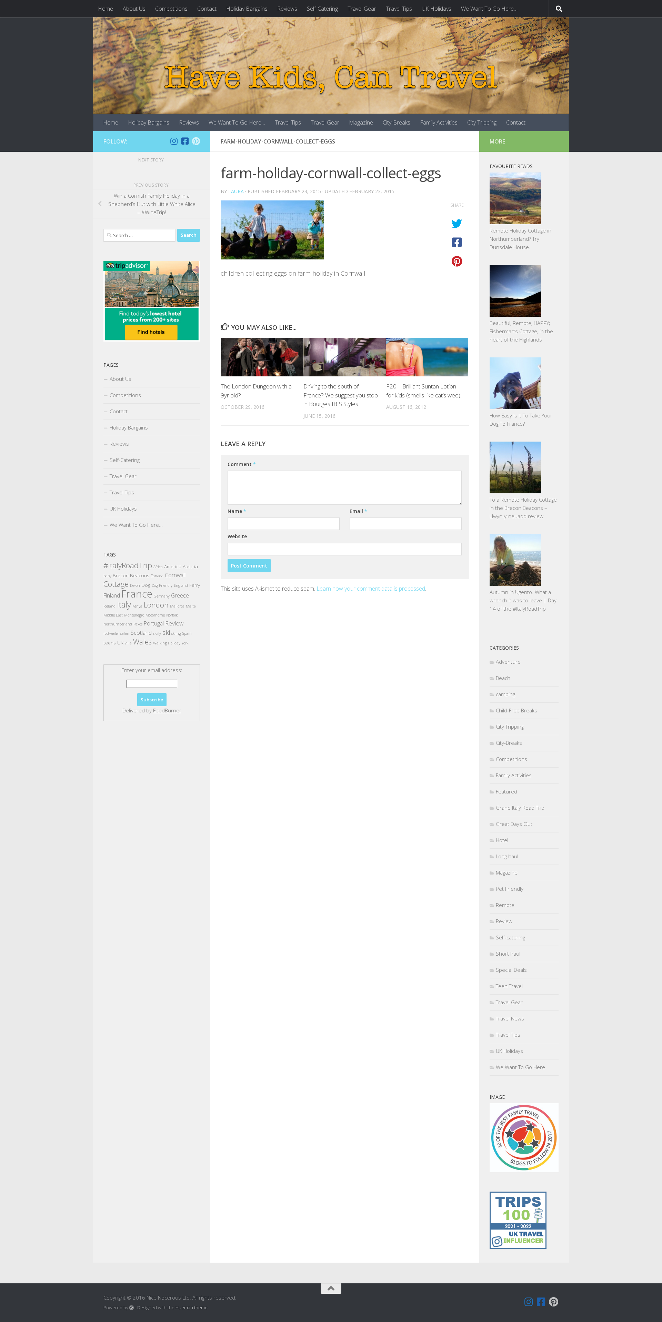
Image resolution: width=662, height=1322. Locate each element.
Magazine (361, 122)
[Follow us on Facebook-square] (185, 141)
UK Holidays (436, 8)
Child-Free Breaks (516, 710)
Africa (158, 566)
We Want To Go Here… (489, 8)
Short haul (508, 953)
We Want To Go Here (520, 1067)
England (181, 585)
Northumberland (117, 624)
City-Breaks (396, 122)
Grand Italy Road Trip (520, 807)
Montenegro (134, 615)
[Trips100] (518, 1246)
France (136, 594)
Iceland (109, 606)
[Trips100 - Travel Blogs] (518, 1227)
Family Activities (439, 122)
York (185, 643)
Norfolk (172, 615)
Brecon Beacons (131, 575)
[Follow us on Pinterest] (196, 141)
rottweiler (111, 633)
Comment (242, 464)
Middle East (113, 615)
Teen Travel (509, 986)
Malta (191, 606)
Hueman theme (191, 1307)
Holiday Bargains (247, 8)
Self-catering (510, 937)
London (156, 605)
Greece (180, 595)
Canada (157, 575)
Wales (142, 642)
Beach (503, 677)
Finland (111, 595)
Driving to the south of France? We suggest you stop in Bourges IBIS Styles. (340, 395)
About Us (134, 8)
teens (109, 642)
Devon (135, 585)
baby (107, 575)
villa (128, 643)
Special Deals (511, 969)
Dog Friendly (162, 585)
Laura (236, 191)
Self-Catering (322, 8)
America (172, 566)
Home (105, 8)
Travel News (510, 1018)
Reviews (287, 8)
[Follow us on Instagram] (174, 141)
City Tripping (481, 122)
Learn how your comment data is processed (371, 588)
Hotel (502, 840)
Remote (505, 904)
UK (120, 642)
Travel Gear (362, 8)
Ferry (194, 585)
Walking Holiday (166, 643)
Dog (145, 585)
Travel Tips (399, 8)
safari (124, 633)
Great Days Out (514, 823)
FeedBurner (167, 710)
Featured (506, 791)
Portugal (154, 623)
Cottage (116, 584)
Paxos (137, 624)
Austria (190, 566)
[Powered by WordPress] (131, 1307)
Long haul (507, 856)
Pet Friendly (509, 888)
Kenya (137, 606)
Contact (207, 8)
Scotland (141, 633)
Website (237, 536)
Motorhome (155, 615)
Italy (124, 604)
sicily (157, 633)
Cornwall (175, 575)
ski (166, 632)
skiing (176, 633)
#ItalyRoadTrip (127, 565)
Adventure (508, 661)
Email (358, 511)
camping (505, 694)
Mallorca (177, 606)
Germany (162, 596)
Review (174, 623)
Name (237, 511)
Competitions (171, 8)
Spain (187, 633)
